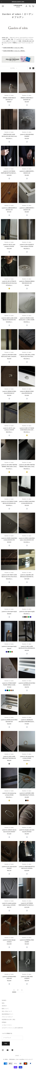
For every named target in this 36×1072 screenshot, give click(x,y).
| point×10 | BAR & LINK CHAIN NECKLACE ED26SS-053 (9, 319)
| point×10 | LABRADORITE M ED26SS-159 (9, 208)
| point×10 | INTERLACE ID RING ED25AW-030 (27, 684)
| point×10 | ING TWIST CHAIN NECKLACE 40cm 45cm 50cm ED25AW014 (9, 576)
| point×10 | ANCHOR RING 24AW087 (27, 135)
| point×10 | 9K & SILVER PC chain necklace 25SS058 (27, 245)
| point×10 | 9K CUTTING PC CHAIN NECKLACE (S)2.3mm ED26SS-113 (9, 282)
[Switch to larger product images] (30, 68)
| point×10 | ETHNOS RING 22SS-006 (9, 977)
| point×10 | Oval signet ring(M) (27, 611)
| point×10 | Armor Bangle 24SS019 (9, 940)
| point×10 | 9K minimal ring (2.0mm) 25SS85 (27, 757)
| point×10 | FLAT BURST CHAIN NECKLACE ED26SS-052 (9, 502)
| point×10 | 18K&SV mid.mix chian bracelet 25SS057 (9, 830)
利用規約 (4, 1022)
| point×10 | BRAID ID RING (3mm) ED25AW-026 (27, 392)
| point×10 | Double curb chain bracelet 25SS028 (26, 830)
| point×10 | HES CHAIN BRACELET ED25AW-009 (9, 757)
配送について (5, 1008)
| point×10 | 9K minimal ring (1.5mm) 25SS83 (9, 794)
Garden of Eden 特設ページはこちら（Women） (14, 50)
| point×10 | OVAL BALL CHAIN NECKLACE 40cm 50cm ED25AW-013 (27, 356)
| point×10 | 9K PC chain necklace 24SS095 (9, 429)
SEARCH (4, 1005)
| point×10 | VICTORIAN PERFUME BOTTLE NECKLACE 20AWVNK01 (9, 172)
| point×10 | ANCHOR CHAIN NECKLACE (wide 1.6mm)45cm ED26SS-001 (9, 356)
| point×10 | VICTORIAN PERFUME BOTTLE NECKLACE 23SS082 (27, 904)
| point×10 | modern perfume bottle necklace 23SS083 (9, 904)
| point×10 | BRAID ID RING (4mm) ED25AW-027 (9, 392)
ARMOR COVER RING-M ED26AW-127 (9, 98)
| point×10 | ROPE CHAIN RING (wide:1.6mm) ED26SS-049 (27, 539)
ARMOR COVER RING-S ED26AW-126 (27, 98)
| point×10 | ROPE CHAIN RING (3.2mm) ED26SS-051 (27, 502)
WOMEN (4, 1000)
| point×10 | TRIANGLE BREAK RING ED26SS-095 (27, 282)
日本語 (17, 1055)
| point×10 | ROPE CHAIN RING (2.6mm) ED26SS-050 (9, 539)
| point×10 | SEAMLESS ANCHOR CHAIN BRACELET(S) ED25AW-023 (27, 721)
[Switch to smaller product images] (33, 68)
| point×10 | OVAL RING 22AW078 (27, 977)
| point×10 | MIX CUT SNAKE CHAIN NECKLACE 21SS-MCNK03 (27, 429)
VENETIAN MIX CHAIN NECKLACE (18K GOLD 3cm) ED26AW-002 (9, 135)
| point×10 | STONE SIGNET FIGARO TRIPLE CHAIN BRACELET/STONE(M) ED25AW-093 (9, 684)
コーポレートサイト (7, 1025)
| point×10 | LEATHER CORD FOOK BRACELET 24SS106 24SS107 (27, 794)
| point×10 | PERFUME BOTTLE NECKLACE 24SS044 (27, 867)
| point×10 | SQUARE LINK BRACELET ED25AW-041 (27, 575)
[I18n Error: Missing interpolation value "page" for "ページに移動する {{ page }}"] (22, 990)
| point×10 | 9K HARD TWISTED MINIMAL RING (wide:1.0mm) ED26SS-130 (27, 466)
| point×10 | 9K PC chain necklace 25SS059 (9, 245)
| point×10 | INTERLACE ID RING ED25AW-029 (9, 720)
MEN (3, 1003)
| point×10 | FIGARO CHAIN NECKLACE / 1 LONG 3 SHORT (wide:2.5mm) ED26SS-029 (27, 319)
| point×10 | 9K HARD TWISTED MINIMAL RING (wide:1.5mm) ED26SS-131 (9, 466)
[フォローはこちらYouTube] (7, 1050)
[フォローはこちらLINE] (12, 1050)
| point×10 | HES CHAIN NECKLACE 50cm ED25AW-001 (27, 647)
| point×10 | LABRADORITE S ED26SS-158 (26, 208)
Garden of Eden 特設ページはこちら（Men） (13, 47)
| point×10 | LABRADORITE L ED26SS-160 (27, 172)
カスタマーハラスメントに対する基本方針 (12, 1027)
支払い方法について (7, 1011)
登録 (6, 1043)
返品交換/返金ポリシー (7, 1014)
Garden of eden (9, 95)
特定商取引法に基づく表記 (8, 1019)
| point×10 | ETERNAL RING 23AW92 (27, 940)
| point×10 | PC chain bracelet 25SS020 (9, 867)
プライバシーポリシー (7, 1017)
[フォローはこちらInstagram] (3, 1050)
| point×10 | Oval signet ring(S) (9, 611)
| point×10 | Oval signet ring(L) (9, 646)
